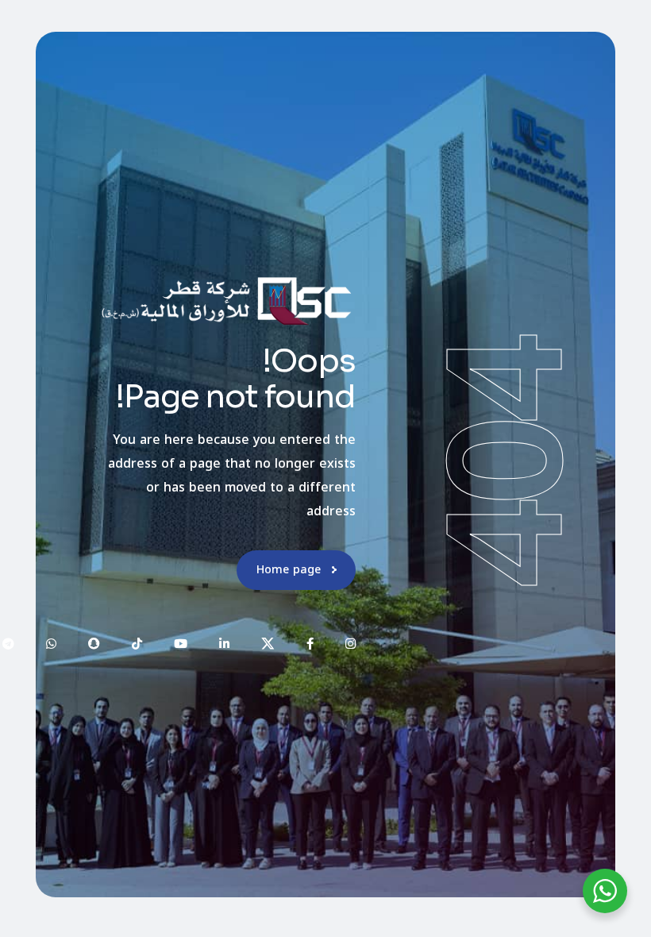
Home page (288, 569)
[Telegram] (8, 644)
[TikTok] (137, 644)
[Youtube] (180, 644)
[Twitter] (268, 644)
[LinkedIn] (224, 644)
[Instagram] (350, 644)
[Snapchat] (94, 644)
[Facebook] (310, 644)
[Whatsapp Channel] (51, 644)
